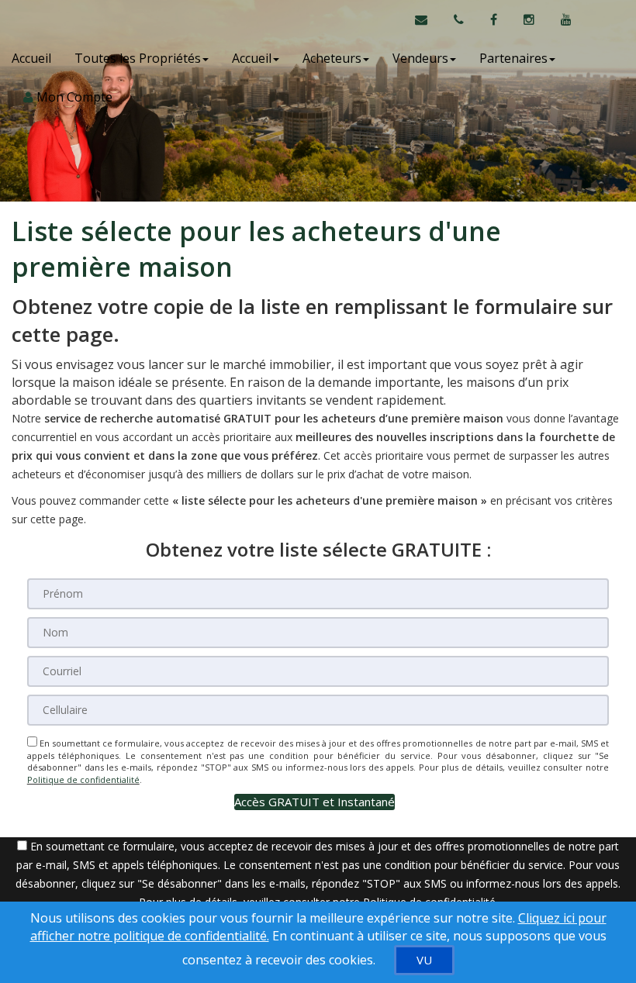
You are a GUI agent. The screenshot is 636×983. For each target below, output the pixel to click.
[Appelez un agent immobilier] (460, 19)
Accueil (31, 58)
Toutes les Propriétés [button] (137, 58)
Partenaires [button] (513, 58)
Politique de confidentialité (83, 779)
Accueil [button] (251, 58)
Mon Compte (72, 96)
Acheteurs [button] (331, 58)
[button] (314, 802)
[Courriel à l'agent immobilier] (428, 19)
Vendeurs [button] (420, 58)
